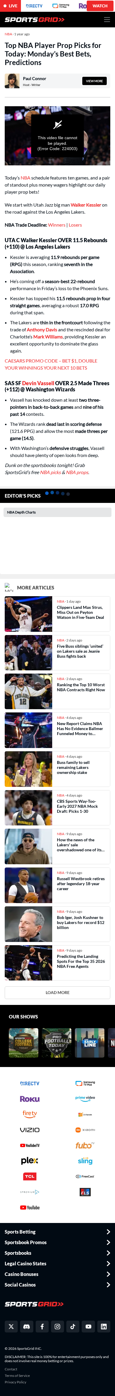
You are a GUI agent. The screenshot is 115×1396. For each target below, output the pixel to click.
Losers (75, 224)
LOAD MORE (58, 992)
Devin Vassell (38, 383)
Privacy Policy (15, 1382)
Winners (57, 224)
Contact (11, 1369)
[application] (57, 135)
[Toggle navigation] (107, 19)
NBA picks (50, 472)
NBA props (77, 472)
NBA (25, 177)
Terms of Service (17, 1376)
